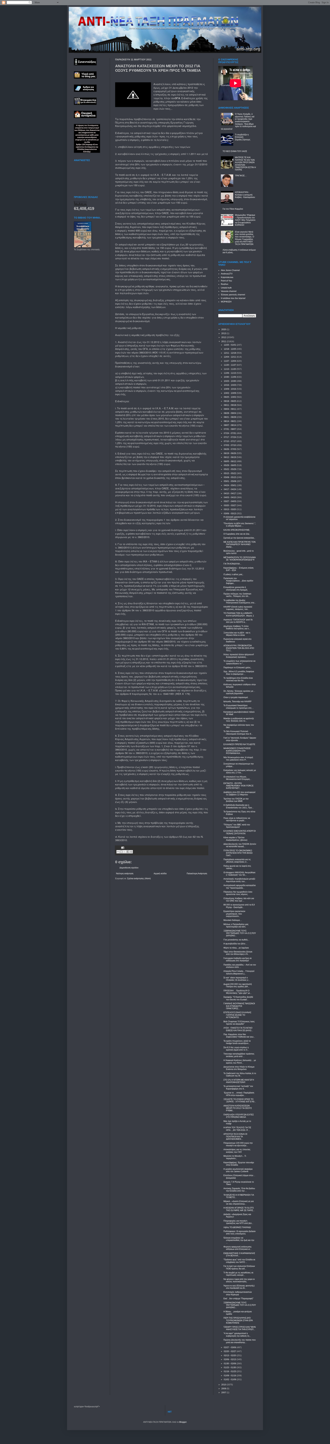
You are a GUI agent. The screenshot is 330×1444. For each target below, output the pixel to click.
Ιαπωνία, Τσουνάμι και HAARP (237, 701)
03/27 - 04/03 (230, 501)
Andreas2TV (227, 274)
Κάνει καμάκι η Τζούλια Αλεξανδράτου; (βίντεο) (235, 838)
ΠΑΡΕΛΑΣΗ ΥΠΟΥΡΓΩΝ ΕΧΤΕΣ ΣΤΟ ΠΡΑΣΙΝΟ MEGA (238, 1115)
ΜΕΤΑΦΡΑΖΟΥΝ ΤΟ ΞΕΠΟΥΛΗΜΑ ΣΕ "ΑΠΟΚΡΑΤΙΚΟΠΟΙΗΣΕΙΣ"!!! (239, 558)
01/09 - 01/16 (230, 1375)
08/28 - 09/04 (230, 413)
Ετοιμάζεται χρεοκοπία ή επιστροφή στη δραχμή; (235, 588)
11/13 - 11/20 (230, 369)
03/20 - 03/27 (230, 505)
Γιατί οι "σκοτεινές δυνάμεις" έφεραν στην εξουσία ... (239, 739)
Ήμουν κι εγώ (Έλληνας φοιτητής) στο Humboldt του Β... (239, 1286)
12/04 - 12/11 (230, 357)
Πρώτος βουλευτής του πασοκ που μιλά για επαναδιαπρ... (239, 1341)
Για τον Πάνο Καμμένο (233, 209)
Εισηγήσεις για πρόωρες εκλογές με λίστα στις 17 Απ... (239, 771)
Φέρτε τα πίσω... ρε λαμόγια (236, 948)
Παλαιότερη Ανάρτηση (197, 873)
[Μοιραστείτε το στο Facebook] (128, 851)
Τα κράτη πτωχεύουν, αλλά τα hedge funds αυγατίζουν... (237, 1042)
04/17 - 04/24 (230, 489)
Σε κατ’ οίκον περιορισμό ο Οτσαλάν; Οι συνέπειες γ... (236, 978)
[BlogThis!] (121, 851)
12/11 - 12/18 (230, 353)
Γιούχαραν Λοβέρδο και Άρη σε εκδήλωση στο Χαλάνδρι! (237, 959)
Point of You (226, 281)
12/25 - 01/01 (230, 345)
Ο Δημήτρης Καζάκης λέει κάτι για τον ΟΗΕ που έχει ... (238, 899)
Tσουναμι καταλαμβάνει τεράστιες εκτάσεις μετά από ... (238, 1055)
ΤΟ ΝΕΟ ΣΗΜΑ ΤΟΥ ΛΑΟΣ (235, 151)
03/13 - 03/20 (230, 509)
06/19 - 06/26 (230, 453)
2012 (224, 337)
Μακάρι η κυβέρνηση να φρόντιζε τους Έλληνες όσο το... (238, 719)
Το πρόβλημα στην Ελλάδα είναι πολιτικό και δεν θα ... (238, 679)
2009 (224, 1388)
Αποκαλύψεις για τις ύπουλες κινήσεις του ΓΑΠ (236, 1150)
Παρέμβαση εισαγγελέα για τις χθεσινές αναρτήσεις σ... (237, 860)
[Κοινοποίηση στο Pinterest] (131, 851)
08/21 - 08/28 (230, 417)
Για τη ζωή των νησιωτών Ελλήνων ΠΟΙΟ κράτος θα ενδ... (239, 1267)
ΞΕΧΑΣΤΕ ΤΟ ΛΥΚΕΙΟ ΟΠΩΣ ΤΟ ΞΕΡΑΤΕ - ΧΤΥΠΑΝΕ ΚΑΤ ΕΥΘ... (239, 1100)
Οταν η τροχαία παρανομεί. (235, 697)
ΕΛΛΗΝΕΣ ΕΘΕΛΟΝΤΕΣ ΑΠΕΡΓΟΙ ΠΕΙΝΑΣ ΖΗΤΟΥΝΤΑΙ (239, 832)
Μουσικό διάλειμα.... (232, 920)
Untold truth (226, 288)
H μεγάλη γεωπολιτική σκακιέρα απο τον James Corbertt (237, 1170)
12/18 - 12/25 (230, 349)
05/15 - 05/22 (230, 473)
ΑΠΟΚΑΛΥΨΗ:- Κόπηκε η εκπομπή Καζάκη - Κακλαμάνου (245, 194)
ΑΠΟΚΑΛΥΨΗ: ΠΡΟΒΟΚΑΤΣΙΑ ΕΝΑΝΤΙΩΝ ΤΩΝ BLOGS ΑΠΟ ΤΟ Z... (238, 648)
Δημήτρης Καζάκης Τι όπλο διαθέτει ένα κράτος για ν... (236, 627)
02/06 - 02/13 (230, 1359)
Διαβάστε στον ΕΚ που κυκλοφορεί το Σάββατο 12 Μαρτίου (239, 793)
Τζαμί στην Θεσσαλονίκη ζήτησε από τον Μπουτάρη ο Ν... (237, 953)
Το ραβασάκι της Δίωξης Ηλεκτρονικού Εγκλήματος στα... (239, 601)
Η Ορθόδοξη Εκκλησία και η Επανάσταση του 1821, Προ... (238, 806)
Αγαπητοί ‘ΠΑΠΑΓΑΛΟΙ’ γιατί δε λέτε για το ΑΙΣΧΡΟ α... (238, 620)
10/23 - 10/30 (230, 381)
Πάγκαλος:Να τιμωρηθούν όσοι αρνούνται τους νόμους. (237, 893)
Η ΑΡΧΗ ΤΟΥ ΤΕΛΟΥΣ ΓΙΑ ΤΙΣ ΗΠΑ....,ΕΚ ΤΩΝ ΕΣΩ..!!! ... (237, 1128)
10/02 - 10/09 (230, 393)
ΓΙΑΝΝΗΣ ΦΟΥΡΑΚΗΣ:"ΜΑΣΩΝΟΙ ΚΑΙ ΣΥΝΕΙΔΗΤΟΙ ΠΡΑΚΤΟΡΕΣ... (239, 1006)
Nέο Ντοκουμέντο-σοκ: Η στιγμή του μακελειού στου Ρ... (238, 758)
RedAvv (224, 284)
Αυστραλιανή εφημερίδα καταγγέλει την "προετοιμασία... (239, 886)
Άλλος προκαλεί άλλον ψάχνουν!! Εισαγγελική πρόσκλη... (238, 655)
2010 (224, 1384)
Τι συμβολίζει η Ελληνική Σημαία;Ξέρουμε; (242, 137)
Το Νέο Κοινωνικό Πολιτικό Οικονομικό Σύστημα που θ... (238, 732)
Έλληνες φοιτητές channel (233, 294)
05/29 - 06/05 (230, 465)
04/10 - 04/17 (230, 493)
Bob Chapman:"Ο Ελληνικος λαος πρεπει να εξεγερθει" (239, 1022)
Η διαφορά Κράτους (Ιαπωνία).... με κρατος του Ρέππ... (239, 1061)
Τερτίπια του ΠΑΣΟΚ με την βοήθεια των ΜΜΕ (236, 800)
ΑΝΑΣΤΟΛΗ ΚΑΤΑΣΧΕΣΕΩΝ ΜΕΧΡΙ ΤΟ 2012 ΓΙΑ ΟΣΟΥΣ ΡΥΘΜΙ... (237, 1108)
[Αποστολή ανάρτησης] (122, 848)
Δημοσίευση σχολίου (129, 868)
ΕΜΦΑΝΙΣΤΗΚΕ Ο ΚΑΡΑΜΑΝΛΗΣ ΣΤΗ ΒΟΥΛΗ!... (239, 1254)
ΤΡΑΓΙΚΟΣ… (241, 175)
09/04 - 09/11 (230, 409)
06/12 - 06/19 (230, 457)
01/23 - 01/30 (230, 1367)
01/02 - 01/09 (230, 1379)
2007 (224, 1392)
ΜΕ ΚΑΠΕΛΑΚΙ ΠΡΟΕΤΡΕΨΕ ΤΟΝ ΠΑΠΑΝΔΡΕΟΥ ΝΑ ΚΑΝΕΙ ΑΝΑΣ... (239, 544)
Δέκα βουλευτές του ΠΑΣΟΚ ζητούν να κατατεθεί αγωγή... (239, 845)
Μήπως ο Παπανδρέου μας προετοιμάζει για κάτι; (236, 925)
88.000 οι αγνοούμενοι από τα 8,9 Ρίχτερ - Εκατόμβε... (239, 906)
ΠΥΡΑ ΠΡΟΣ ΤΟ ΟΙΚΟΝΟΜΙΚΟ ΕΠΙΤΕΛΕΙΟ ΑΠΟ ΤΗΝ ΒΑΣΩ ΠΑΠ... (237, 853)
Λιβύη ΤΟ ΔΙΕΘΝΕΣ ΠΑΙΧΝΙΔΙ (237, 1227)
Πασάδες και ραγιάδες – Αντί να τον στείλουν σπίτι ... (239, 966)
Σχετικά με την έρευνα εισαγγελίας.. (239, 538)
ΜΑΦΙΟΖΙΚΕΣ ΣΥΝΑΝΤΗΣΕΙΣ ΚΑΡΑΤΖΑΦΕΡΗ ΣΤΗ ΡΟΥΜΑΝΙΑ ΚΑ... (237, 751)
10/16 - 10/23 (230, 385)
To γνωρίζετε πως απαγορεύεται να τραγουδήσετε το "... (239, 662)
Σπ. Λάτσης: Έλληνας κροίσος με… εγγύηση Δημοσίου (239, 692)
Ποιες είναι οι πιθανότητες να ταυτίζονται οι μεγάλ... (236, 819)
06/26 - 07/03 (230, 449)
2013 (224, 333)
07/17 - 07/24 (230, 437)
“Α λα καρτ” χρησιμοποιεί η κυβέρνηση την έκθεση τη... (237, 1334)
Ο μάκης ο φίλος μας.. (233, 574)
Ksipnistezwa (227, 277)
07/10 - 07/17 (230, 441)
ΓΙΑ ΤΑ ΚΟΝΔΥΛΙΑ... (232, 564)
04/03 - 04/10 (230, 497)
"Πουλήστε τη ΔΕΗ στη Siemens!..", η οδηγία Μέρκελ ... (239, 524)
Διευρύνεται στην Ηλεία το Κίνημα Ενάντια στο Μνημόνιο (238, 1068)
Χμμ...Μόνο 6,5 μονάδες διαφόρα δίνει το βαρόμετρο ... (238, 672)
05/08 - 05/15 (230, 477)
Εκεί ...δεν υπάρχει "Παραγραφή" (238, 1298)
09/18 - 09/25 (230, 401)
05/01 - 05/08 (230, 481)
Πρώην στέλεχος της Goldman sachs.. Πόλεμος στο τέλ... (237, 595)
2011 (224, 341)
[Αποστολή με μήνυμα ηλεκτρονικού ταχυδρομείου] (118, 851)
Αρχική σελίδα (160, 873)
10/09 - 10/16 (230, 389)
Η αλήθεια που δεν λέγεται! (233, 298)
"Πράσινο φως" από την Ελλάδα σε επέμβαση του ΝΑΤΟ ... (239, 1260)
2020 (224, 329)
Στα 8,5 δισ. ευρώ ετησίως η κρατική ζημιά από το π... (236, 1048)
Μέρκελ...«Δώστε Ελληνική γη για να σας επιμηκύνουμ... (238, 1202)
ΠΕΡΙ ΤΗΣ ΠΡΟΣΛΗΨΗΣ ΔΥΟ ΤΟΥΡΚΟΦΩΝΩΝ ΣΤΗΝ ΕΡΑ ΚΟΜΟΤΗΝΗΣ (238, 1320)
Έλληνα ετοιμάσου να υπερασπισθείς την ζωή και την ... (238, 1240)
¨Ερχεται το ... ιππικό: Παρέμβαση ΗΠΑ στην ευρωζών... (238, 1094)
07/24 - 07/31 (230, 433)
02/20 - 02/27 (230, 1351)
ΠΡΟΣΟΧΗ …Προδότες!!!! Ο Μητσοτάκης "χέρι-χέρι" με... (237, 991)
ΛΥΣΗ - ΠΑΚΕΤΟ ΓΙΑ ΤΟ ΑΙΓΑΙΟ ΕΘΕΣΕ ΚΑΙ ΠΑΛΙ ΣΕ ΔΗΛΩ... (238, 1029)
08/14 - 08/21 (230, 421)
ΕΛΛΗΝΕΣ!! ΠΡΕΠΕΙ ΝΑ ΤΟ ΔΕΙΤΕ (239, 744)
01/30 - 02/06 (230, 1363)
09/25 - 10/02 (230, 397)
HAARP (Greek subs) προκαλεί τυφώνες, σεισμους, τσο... (237, 608)
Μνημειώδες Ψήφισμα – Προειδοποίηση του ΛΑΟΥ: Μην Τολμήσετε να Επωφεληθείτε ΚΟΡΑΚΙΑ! (245, 220)
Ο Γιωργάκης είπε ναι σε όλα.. (236, 534)
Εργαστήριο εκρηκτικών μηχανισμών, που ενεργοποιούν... (234, 913)
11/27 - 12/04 (230, 361)
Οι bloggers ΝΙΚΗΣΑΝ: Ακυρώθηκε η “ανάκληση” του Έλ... (239, 873)
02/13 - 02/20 (230, 1355)
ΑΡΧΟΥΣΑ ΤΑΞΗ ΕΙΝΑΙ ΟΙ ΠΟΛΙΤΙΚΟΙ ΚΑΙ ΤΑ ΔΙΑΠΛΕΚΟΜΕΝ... (235, 1136)
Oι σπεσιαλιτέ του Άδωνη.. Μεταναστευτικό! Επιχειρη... (237, 778)
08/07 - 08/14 (230, 425)
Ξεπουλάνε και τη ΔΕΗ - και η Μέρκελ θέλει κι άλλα (236, 634)
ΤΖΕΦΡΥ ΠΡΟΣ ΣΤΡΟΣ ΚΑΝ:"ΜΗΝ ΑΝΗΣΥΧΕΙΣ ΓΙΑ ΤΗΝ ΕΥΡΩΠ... (239, 1328)
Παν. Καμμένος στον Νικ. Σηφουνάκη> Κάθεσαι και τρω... (239, 1035)
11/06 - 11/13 (230, 373)
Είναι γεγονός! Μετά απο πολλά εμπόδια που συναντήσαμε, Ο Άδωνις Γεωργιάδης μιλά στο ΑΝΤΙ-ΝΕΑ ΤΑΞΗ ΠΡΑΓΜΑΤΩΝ (244, 238)
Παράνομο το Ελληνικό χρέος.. (237, 667)
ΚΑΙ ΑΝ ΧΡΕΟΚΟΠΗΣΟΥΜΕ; (236, 530)
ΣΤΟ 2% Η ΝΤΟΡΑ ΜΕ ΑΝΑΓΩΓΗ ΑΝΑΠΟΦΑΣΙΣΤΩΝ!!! (238, 1081)
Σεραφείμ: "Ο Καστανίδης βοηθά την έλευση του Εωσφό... (238, 998)
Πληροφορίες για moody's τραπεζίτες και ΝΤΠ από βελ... (238, 1222)
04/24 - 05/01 (230, 485)
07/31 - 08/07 (230, 429)
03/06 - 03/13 (230, 513)
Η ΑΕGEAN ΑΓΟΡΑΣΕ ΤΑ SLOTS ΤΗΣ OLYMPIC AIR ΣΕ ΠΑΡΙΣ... (239, 1209)
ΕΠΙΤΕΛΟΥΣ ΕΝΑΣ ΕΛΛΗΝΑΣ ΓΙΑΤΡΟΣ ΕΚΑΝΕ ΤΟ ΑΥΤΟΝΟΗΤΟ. (237, 1015)
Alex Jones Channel (230, 270)
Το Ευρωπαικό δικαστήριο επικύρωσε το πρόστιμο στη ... (238, 706)
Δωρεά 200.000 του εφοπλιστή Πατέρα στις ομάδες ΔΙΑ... (237, 985)
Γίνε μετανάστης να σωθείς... (236, 940)
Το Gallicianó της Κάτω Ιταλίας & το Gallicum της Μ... (239, 1074)
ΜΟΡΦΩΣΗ (226, 301)
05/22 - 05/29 (230, 469)
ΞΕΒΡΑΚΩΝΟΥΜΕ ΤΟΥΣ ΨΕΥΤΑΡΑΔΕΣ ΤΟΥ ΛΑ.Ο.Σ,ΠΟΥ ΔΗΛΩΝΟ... (239, 933)
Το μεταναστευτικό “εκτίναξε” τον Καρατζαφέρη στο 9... (238, 1087)
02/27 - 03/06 (230, 1347)
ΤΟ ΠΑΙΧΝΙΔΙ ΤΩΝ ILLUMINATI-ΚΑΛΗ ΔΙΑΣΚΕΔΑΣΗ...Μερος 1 (238, 614)
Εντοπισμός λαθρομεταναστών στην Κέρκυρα (237, 1293)
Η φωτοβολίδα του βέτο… (235, 943)
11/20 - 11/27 (230, 365)
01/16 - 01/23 (230, 1371)
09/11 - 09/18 (230, 405)
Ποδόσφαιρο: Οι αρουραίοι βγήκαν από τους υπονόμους (239, 1232)
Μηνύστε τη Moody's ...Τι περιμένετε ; (234, 1157)
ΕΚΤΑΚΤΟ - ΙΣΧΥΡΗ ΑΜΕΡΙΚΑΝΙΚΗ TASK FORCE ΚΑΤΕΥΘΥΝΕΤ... (238, 785)
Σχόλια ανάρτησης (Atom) (139, 878)
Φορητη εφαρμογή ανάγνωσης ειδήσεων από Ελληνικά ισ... (237, 1248)
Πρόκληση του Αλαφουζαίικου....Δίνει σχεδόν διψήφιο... (238, 581)
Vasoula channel (228, 291)
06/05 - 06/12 (230, 461)
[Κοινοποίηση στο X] (124, 851)
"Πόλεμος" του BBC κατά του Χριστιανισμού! (236, 825)
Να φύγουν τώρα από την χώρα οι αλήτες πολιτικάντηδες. (239, 1280)
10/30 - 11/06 (230, 377)
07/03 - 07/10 (230, 445)
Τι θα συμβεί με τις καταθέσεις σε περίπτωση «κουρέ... (238, 1273)
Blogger (182, 1422)
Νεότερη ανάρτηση (124, 873)
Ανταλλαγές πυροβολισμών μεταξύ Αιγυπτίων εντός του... (239, 880)
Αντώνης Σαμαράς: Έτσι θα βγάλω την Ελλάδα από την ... (239, 1189)
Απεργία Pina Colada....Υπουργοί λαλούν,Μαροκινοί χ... (238, 972)
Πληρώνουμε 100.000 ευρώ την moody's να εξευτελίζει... (238, 1144)
